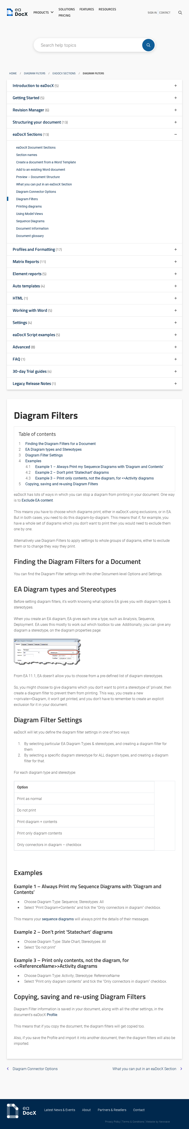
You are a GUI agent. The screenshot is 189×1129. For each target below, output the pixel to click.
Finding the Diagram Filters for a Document (60, 443)
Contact (164, 12)
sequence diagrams (58, 918)
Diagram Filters (34, 73)
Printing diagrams (29, 206)
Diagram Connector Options (36, 191)
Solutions (67, 9)
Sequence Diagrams (30, 221)
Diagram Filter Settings (44, 455)
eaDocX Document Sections (36, 147)
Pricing (65, 15)
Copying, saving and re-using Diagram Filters (61, 483)
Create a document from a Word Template (46, 162)
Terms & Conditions (133, 1121)
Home (13, 73)
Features (87, 9)
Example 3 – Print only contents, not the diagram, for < (94, 478)
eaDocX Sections (64, 73)
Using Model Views (29, 213)
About (86, 1110)
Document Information (32, 228)
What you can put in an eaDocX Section (44, 184)
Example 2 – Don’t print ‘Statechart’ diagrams (72, 472)
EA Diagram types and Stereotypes (53, 449)
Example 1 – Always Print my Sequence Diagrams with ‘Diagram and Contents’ (99, 466)
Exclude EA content (37, 500)
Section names (26, 155)
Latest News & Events (59, 1110)
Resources (107, 9)
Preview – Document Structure (38, 177)
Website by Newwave (158, 1121)
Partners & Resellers (112, 1110)
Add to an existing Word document (40, 169)
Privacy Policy (112, 1121)
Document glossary (30, 236)
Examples (33, 460)
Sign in (152, 12)
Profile (52, 1014)
